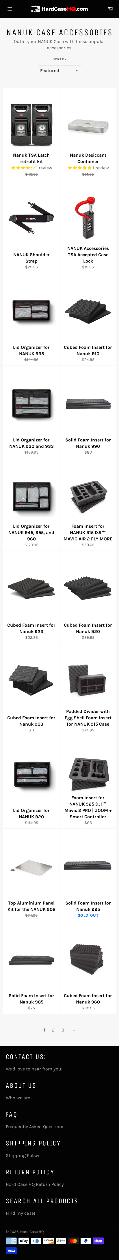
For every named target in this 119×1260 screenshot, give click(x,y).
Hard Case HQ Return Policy (35, 1184)
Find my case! (20, 1213)
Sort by (59, 59)
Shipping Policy (22, 1155)
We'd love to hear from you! (34, 1069)
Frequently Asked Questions (35, 1126)
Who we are (18, 1097)
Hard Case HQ (32, 1231)
